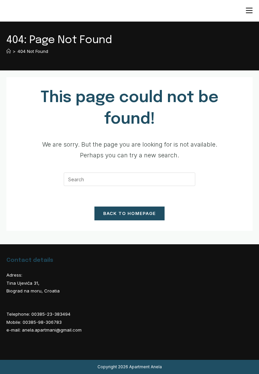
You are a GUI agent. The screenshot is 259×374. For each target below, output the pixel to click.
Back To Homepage (129, 213)
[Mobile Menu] (249, 10)
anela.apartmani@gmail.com (52, 330)
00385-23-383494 (50, 314)
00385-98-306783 (42, 322)
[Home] (8, 51)
